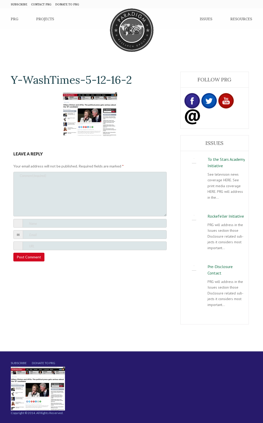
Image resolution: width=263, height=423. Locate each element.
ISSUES (206, 18)
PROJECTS (45, 18)
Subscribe (19, 363)
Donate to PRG (43, 363)
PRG (14, 18)
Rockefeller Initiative (226, 216)
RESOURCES (241, 18)
